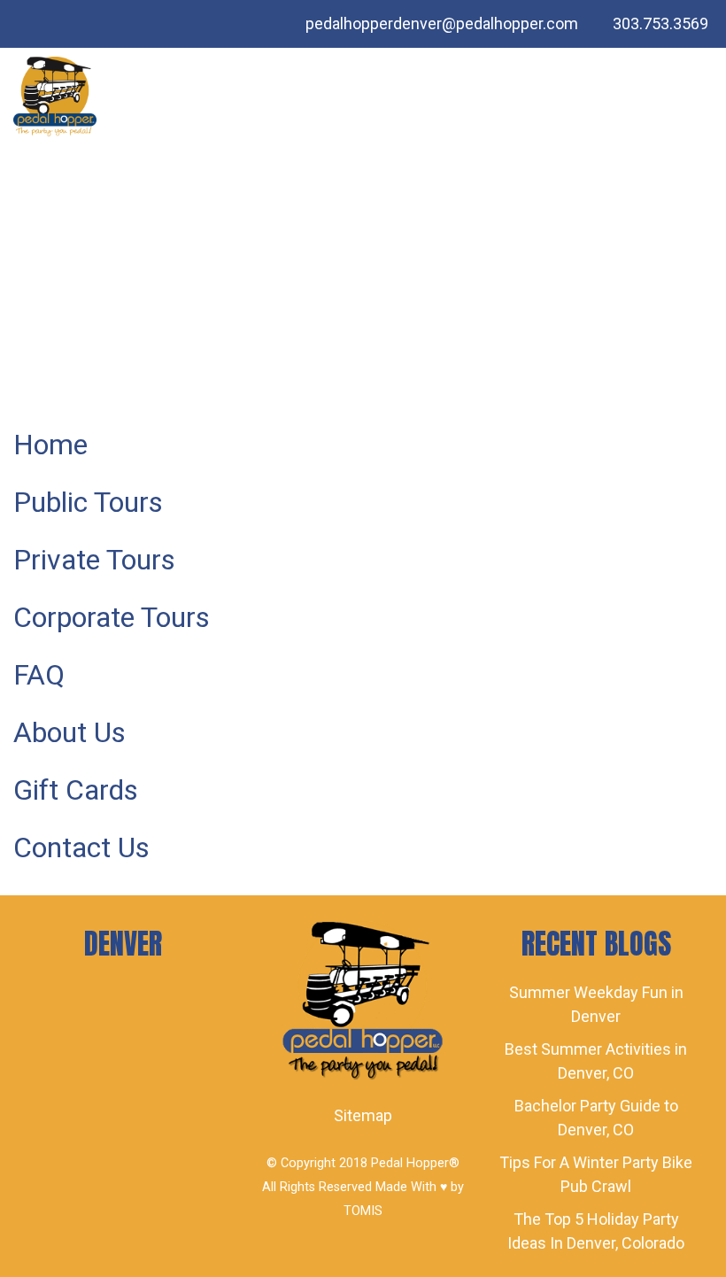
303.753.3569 (660, 23)
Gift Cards (75, 790)
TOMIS (363, 1211)
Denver (123, 943)
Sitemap (363, 1115)
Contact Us (81, 847)
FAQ (39, 675)
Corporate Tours (111, 617)
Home (50, 444)
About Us (69, 732)
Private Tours (94, 560)
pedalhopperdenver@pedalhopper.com (441, 23)
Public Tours (88, 502)
